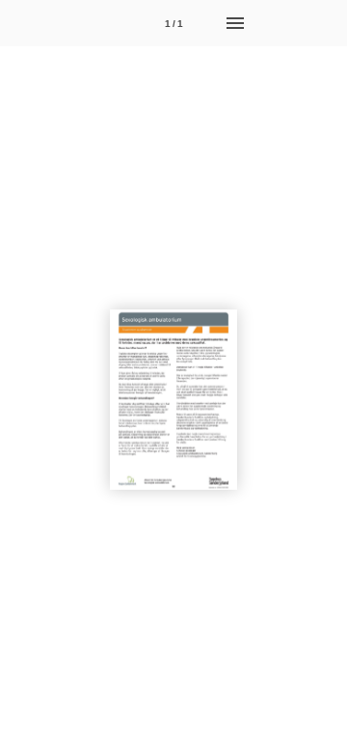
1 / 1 (174, 23)
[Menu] (235, 23)
